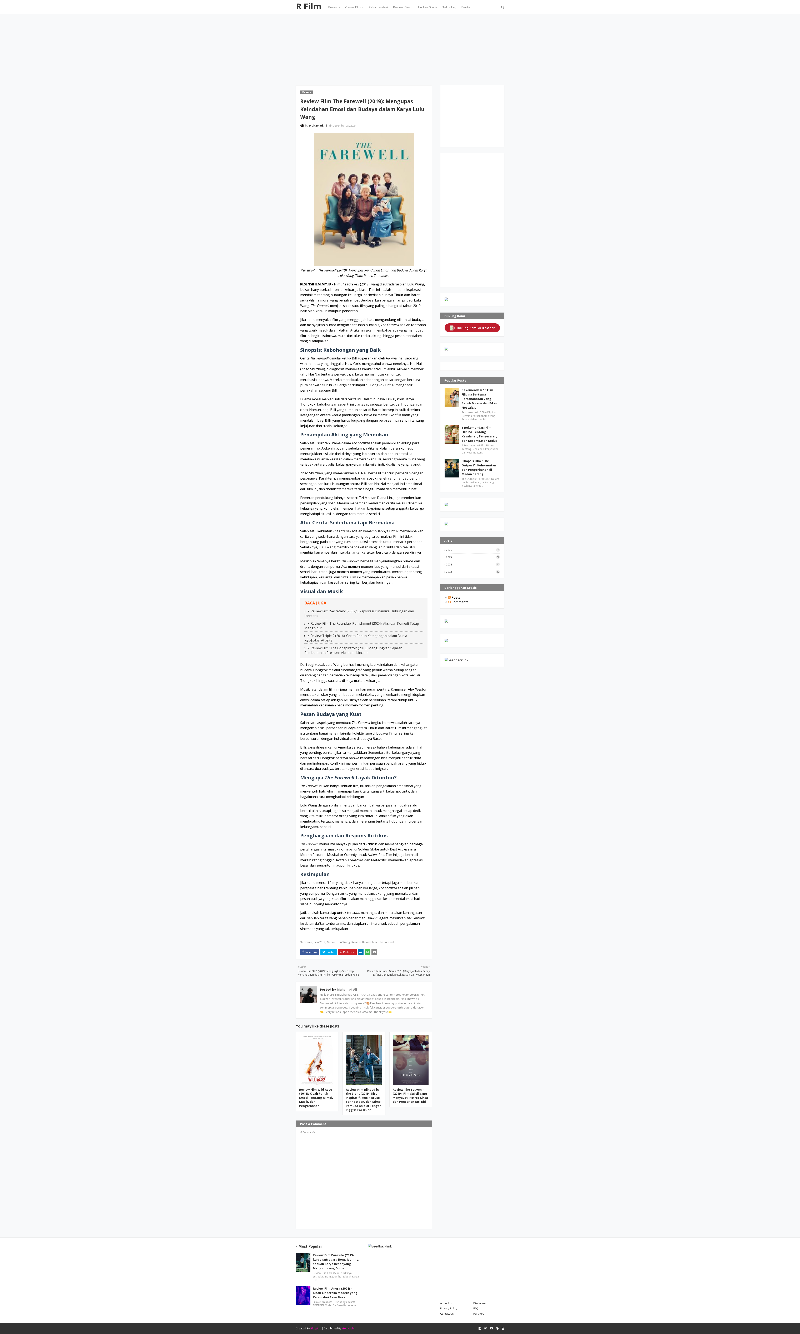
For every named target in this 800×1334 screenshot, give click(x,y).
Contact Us (447, 1313)
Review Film (369, 942)
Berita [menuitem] (465, 7)
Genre (331, 942)
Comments (459, 602)
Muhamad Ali (318, 125)
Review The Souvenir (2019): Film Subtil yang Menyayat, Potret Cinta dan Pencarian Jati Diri (410, 1096)
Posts (455, 597)
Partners (478, 1313)
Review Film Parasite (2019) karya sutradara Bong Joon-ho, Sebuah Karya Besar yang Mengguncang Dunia (336, 1261)
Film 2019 (319, 942)
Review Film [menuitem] (401, 7)
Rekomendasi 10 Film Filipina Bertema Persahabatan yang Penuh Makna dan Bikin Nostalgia (479, 398)
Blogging (315, 1328)
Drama (308, 942)
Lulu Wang (343, 942)
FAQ (475, 1308)
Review (356, 942)
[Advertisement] (400, 45)
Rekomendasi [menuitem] (378, 7)
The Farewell (387, 942)
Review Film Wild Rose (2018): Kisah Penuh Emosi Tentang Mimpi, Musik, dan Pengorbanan (316, 1098)
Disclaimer (479, 1303)
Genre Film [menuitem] (353, 7)
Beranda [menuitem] (334, 7)
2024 (472, 564)
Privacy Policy (448, 1308)
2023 (472, 572)
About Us (446, 1303)
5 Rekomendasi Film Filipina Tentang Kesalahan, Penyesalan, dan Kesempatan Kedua (480, 434)
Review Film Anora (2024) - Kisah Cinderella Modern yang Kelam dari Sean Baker (335, 1292)
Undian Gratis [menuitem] (427, 7)
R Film (308, 6)
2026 (472, 550)
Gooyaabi (348, 1328)
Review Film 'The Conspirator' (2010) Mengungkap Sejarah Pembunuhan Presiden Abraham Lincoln (353, 650)
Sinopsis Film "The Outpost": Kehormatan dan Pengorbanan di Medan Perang (479, 467)
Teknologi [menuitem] (449, 7)
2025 (472, 557)
